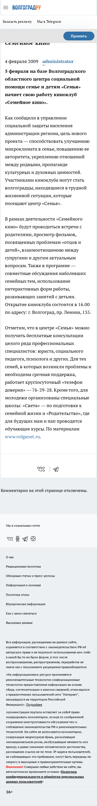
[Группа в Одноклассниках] (17, 539)
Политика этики (17, 595)
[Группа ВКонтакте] (10, 539)
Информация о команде (23, 585)
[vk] (41, 469)
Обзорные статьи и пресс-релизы (30, 576)
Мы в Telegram (49, 21)
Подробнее (34, 704)
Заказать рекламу (17, 21)
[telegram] (58, 469)
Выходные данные (19, 623)
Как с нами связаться (21, 613)
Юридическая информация (25, 604)
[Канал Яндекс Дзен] (33, 539)
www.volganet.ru (22, 437)
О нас (10, 557)
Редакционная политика (23, 566)
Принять (79, 36)
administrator (58, 61)
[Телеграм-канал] (25, 539)
